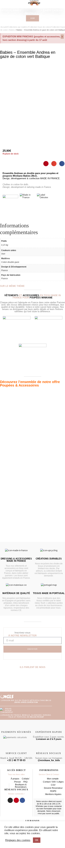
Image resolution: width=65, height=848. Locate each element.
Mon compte (53, 779)
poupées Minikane (41, 297)
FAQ (25, 782)
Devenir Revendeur (53, 788)
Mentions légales (53, 794)
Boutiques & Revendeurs (21, 785)
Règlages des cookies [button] (17, 840)
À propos (15, 779)
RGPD (53, 791)
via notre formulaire (44, 809)
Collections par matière (17, 27)
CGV (53, 785)
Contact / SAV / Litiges (53, 782)
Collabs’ (26, 779)
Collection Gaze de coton (39, 27)
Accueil (4, 27)
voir (32, 18)
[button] (46, 163)
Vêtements (11, 295)
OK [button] (36, 840)
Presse (17, 782)
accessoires (31, 295)
